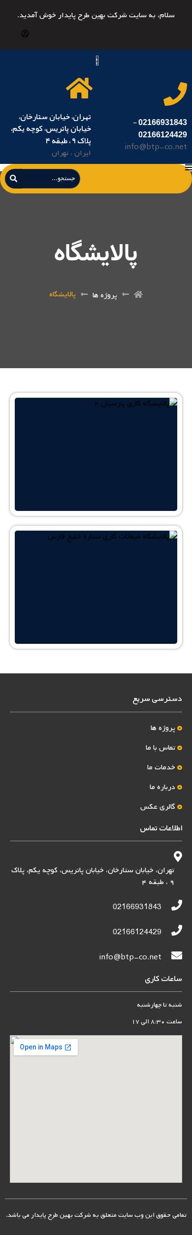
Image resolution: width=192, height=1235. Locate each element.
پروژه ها (105, 295)
